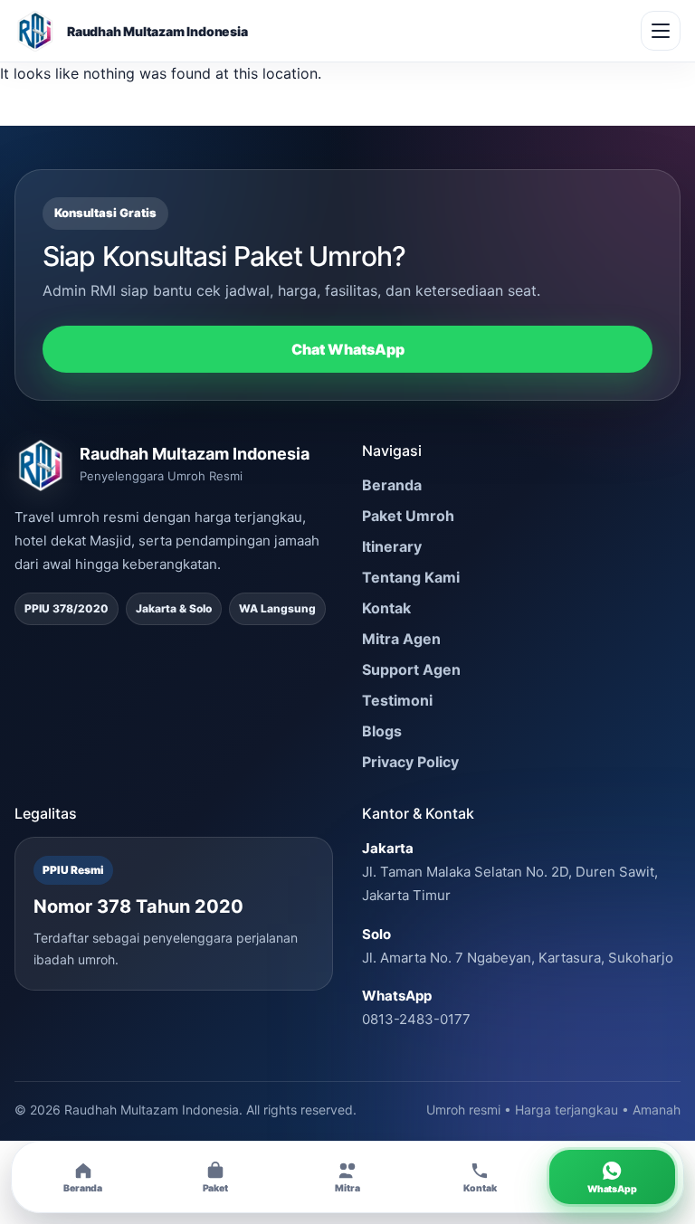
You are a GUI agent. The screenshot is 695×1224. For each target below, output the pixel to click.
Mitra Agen (401, 639)
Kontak (386, 608)
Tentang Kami (411, 577)
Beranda (392, 485)
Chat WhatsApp (348, 349)
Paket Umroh (408, 516)
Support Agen (411, 669)
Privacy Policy (410, 762)
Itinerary (392, 546)
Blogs (382, 731)
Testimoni (397, 700)
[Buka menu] (661, 31)
